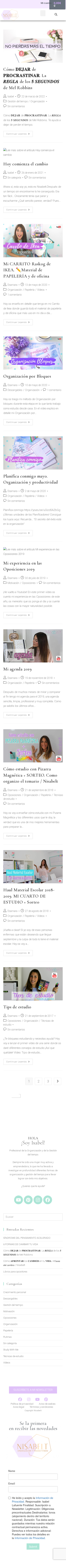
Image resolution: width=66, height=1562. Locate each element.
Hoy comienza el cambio (25, 164)
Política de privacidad (22, 1403)
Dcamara (12, 284)
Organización (37, 101)
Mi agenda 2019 (17, 669)
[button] (42, 13)
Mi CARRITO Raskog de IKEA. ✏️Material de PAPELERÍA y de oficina (27, 270)
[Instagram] (38, 1199)
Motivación (13, 583)
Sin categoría (14, 177)
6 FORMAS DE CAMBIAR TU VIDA (20, 1244)
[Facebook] (47, 1199)
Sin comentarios (16, 106)
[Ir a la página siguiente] (57, 1081)
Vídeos (41, 289)
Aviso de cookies (47, 1403)
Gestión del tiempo (18, 101)
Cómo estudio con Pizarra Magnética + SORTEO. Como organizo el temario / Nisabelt (30, 775)
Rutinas (7, 1337)
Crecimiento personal (14, 1292)
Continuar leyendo (19, 133)
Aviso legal (18, 1407)
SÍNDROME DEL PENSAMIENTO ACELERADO (26, 1238)
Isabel (11, 96)
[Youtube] (18, 1199)
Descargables (15, 390)
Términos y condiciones (41, 1407)
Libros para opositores (15, 1271)
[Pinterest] (28, 1199)
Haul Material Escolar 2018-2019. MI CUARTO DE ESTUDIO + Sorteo (28, 896)
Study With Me (10, 1349)
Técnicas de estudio (13, 1356)
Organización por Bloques (27, 376)
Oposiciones (29, 583)
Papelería (29, 289)
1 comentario (15, 294)
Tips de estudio (17, 1007)
